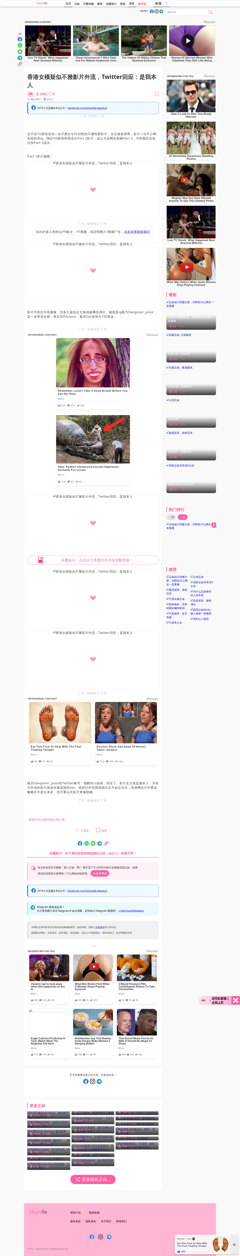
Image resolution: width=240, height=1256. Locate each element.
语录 (131, 3)
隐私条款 (91, 1221)
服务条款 (75, 1221)
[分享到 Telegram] (99, 843)
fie (46, 3)
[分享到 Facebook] (80, 843)
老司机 (142, 4)
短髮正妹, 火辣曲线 (179, 353)
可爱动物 (88, 4)
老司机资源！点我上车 (220, 1000)
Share (40, 3)
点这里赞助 (100, 873)
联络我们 (121, 1221)
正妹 (77, 4)
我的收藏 (94, 1212)
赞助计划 (75, 1212)
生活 (68, 3)
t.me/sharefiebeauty (131, 911)
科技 (122, 4)
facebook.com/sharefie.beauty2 (87, 108)
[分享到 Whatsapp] (86, 843)
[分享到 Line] (93, 843)
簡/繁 (158, 3)
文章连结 (99, 927)
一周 (171, 517)
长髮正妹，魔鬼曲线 (180, 386)
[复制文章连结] (106, 843)
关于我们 (106, 1221)
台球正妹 (173, 419)
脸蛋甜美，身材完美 (180, 451)
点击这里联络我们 (137, 231)
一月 (183, 517)
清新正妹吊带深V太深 (180, 484)
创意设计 (111, 4)
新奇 (100, 4)
